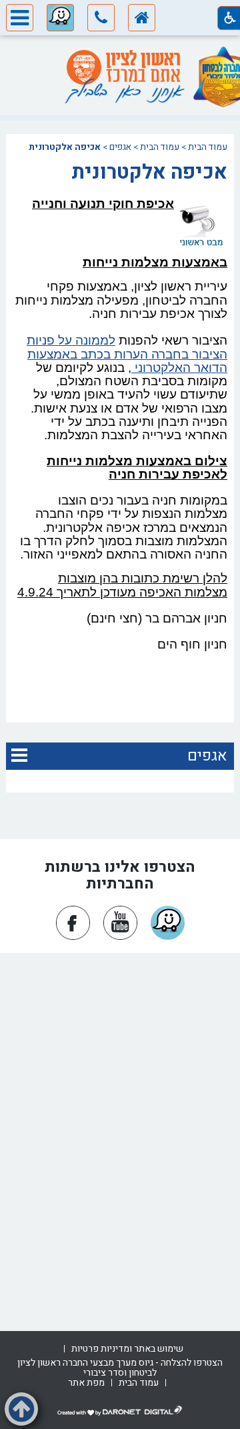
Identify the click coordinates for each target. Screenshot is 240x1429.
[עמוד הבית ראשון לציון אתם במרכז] (123, 67)
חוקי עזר (120, 1135)
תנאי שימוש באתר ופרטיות (120, 1152)
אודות (120, 978)
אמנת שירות (120, 1083)
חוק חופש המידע (120, 1066)
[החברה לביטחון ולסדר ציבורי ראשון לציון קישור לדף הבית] (141, 20)
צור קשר (120, 1117)
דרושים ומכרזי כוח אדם (120, 1048)
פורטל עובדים (120, 1014)
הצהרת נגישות (120, 996)
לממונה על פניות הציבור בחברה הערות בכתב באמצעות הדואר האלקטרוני (127, 354)
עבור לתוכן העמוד (120, 48)
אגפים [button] (207, 755)
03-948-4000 (98, 1291)
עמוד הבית (207, 147)
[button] (101, 20)
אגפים (120, 147)
